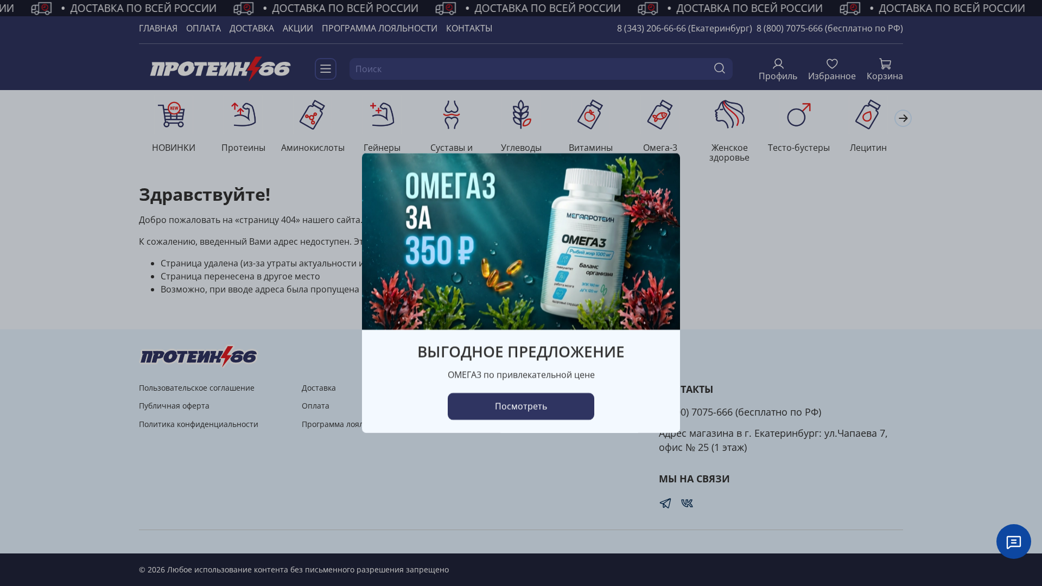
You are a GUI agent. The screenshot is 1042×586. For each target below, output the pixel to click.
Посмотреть (521, 406)
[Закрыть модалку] (661, 172)
